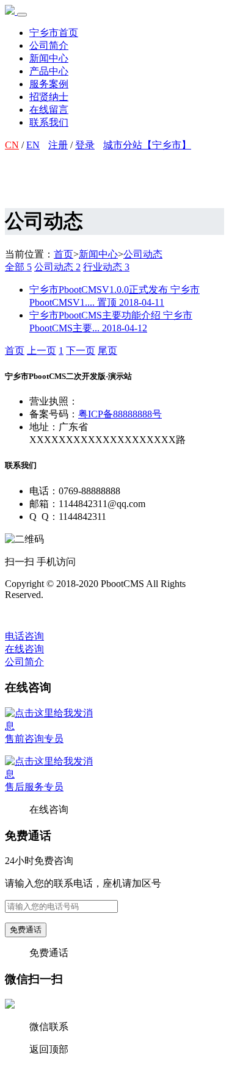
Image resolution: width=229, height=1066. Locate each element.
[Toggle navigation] (22, 14)
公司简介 (48, 45)
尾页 (107, 350)
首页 (63, 254)
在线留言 (48, 109)
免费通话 (26, 929)
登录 (85, 145)
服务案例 (48, 84)
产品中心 (48, 71)
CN (12, 145)
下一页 (80, 350)
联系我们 (48, 122)
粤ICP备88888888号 (120, 414)
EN (33, 145)
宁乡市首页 (53, 32)
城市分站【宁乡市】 (147, 145)
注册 (58, 145)
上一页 (41, 350)
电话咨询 (24, 636)
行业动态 (106, 267)
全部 (18, 267)
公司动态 (142, 254)
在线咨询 (24, 649)
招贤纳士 (48, 97)
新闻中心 (48, 58)
